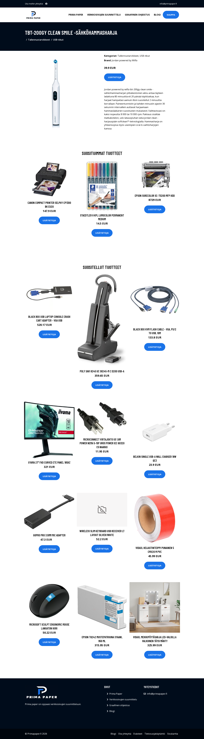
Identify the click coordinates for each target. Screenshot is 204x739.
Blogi (157, 14)
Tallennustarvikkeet (39, 39)
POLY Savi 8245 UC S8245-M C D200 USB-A (102, 371)
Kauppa (171, 14)
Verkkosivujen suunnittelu (104, 14)
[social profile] (46, 3)
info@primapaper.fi (168, 3)
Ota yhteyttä (124, 733)
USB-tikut (58, 39)
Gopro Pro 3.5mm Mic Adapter (49, 535)
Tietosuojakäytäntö (154, 733)
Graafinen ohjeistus (137, 14)
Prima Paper (76, 14)
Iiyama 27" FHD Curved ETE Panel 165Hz (49, 462)
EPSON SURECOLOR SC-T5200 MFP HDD (155, 195)
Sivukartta (172, 733)
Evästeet (137, 733)
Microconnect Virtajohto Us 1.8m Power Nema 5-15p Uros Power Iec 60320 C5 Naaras (102, 443)
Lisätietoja (114, 77)
